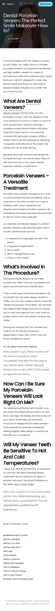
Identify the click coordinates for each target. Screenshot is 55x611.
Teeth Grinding (11, 567)
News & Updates (11, 559)
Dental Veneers (11, 87)
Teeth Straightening (14, 571)
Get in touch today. (24, 484)
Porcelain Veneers (13, 563)
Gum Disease (9, 555)
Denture (7, 551)
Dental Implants (12, 547)
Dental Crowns (11, 539)
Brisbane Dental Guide (15, 535)
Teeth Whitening (12, 575)
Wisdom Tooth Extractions (18, 579)
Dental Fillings (11, 543)
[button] (8, 4)
